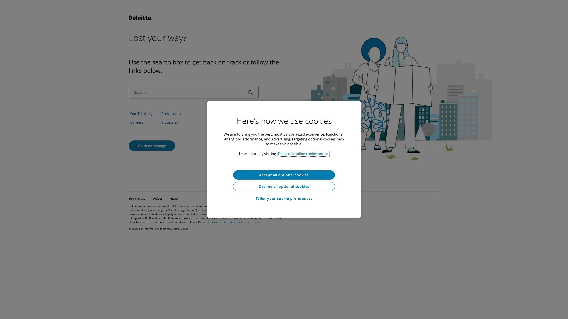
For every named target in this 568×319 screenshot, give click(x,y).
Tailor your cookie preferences (284, 198)
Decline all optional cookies (284, 186)
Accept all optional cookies (284, 175)
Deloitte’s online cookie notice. (303, 153)
